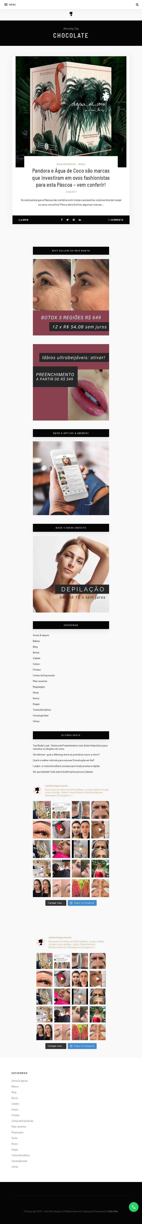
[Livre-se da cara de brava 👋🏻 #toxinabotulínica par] (100, 810)
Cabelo (36, 658)
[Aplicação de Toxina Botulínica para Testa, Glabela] (100, 849)
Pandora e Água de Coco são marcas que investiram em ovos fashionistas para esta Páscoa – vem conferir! (71, 177)
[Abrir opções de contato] (134, 1207)
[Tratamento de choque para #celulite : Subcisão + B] (61, 869)
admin (25, 219)
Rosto (36, 698)
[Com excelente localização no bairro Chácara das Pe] (42, 869)
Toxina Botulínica (42, 709)
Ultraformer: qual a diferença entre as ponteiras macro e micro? (66, 754)
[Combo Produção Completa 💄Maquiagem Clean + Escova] (100, 869)
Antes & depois (41, 635)
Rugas (36, 703)
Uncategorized (40, 715)
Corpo (36, 663)
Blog (35, 646)
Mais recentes (66, 164)
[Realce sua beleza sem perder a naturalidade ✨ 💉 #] (42, 888)
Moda (82, 164)
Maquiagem (39, 686)
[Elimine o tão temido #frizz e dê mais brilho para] (81, 888)
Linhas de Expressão (44, 675)
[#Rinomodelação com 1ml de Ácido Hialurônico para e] (81, 869)
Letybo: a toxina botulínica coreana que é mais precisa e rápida (66, 765)
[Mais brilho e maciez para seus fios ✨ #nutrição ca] (42, 810)
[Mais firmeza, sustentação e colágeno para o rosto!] (81, 830)
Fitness (37, 669)
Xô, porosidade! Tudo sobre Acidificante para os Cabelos (63, 771)
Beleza (36, 640)
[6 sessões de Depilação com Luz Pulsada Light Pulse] (81, 849)
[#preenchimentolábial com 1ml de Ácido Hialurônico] (61, 849)
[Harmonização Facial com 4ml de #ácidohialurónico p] (100, 830)
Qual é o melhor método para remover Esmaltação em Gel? (63, 760)
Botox (36, 652)
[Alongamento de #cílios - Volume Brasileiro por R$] (42, 830)
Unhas (36, 721)
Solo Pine (113, 1211)
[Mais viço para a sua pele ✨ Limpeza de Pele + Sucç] (100, 888)
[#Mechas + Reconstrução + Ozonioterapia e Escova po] (42, 849)
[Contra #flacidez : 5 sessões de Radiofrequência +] (81, 810)
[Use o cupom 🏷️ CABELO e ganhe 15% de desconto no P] (61, 810)
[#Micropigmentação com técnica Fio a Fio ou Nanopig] (61, 888)
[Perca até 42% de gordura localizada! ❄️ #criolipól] (61, 830)
